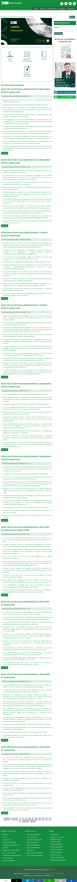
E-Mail (56, 27)
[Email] (60, 880)
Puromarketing (7, 858)
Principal (3, 16)
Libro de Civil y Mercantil (34, 840)
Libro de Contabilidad (33, 834)
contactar (50, 869)
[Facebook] (38, 880)
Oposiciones (7, 840)
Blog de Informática (57, 844)
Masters (5, 834)
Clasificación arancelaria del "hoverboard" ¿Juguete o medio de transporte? (26, 404)
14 (39, 819)
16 (46, 819)
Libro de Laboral (32, 837)
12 (32, 819)
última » (33, 821)
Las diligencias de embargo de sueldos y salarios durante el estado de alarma (27, 724)
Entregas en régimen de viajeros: (13, 187)
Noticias (43, 9)
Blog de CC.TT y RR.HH (57, 837)
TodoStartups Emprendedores (12, 855)
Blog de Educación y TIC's (58, 860)
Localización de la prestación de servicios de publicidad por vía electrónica (25, 474)
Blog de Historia (56, 842)
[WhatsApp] (49, 880)
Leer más (5, 153)
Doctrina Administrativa (13, 16)
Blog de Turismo (56, 855)
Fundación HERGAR (9, 861)
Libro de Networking (33, 845)
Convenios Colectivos (9, 842)
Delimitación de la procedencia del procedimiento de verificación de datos (25, 105)
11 (29, 819)
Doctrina (61, 9)
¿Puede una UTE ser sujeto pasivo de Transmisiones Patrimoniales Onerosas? (27, 262)
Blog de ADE (54, 834)
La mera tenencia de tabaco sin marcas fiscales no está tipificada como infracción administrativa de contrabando (27, 116)
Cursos (5, 837)
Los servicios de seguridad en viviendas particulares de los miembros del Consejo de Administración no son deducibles (27, 183)
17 (50, 819)
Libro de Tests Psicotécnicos (35, 853)
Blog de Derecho (56, 839)
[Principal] (11, 4)
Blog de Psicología (56, 852)
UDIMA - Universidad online (11, 850)
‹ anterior (14, 819)
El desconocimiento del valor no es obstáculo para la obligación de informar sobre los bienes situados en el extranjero (27, 809)
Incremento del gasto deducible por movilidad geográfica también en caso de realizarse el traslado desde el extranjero (27, 294)
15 (43, 819)
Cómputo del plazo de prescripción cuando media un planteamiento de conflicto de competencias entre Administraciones (27, 127)
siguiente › (25, 821)
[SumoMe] (71, 880)
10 (26, 819)
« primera (7, 819)
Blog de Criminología (57, 857)
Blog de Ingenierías (57, 847)
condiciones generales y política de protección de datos (46, 873)
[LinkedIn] (27, 880)
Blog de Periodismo (57, 849)
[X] (16, 880)
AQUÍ (52, 875)
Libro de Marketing (32, 842)
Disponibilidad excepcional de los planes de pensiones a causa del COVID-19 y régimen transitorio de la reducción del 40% (27, 413)
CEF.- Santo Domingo (9, 853)
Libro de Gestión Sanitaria (35, 855)
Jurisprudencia (52, 9)
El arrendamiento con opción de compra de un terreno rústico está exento (25, 507)
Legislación (70, 9)
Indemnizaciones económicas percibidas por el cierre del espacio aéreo (25, 732)
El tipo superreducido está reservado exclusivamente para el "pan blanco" (26, 394)
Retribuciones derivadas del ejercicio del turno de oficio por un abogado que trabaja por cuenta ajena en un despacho (27, 432)
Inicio (36, 9)
